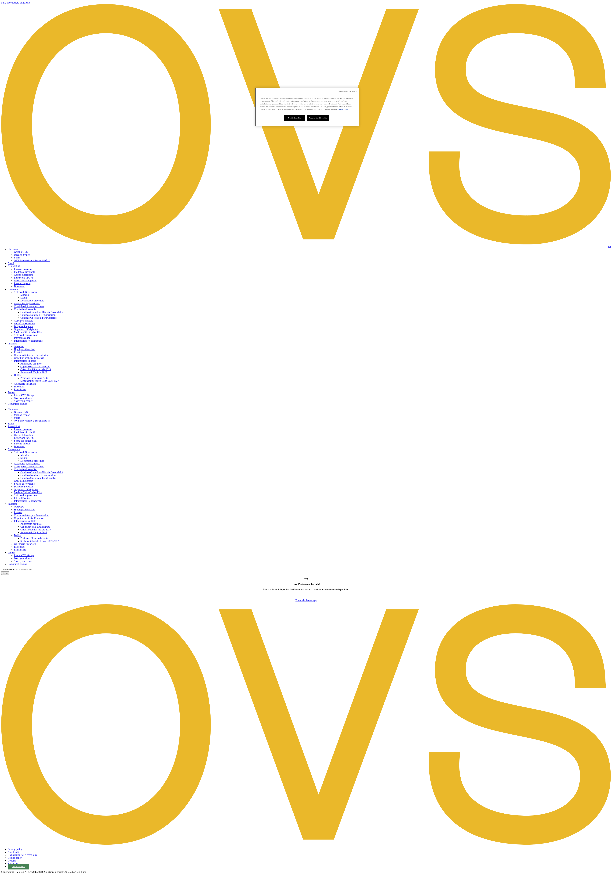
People (11, 392)
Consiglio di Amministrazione (29, 306)
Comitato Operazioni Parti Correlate (38, 317)
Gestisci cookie (18, 866)
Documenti (19, 286)
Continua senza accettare (347, 91)
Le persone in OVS (24, 277)
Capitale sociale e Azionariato (35, 366)
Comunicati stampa (17, 403)
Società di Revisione (24, 323)
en (609, 246)
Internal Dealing (22, 337)
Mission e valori (22, 254)
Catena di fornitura (23, 274)
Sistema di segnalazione (26, 335)
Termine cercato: (9, 569)
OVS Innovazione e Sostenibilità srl (32, 260)
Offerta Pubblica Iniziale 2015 (35, 369)
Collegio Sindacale (23, 320)
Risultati (18, 352)
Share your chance (23, 401)
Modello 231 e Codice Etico (28, 332)
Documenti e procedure (32, 300)
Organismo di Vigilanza (26, 329)
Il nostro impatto (22, 283)
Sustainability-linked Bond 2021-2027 (39, 380)
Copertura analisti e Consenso (29, 358)
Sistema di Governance (25, 292)
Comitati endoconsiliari (25, 309)
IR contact (19, 386)
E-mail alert (20, 389)
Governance (14, 289)
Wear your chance (23, 398)
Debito (17, 375)
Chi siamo (13, 249)
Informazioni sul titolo (25, 360)
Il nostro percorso (23, 269)
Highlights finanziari (24, 349)
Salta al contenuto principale (15, 2)
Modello (24, 294)
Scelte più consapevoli (25, 280)
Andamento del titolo (31, 363)
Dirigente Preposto (23, 326)
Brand (11, 263)
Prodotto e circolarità (24, 272)
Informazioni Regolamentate (28, 340)
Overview (19, 346)
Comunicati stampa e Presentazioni (31, 355)
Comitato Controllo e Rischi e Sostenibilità (41, 312)
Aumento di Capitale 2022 (33, 372)
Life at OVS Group (24, 395)
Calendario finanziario (25, 383)
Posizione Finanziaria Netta (34, 378)
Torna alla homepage (306, 600)
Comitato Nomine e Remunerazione (38, 315)
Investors (12, 343)
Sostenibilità (14, 266)
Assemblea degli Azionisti (27, 303)
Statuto (23, 297)
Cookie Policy (343, 109)
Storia (17, 257)
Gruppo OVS (21, 251)
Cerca (5, 573)
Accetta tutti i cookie (318, 118)
